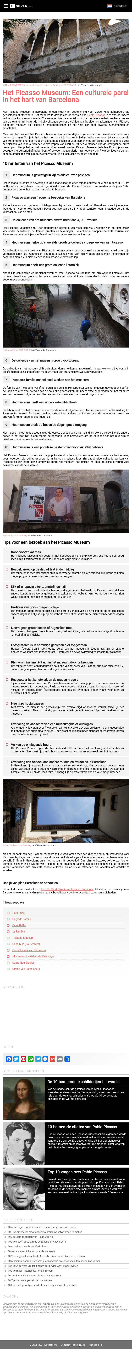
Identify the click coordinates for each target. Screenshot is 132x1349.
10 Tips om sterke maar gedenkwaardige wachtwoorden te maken (45, 1232)
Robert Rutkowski (11, 845)
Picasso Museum (23, 937)
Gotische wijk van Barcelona (29, 950)
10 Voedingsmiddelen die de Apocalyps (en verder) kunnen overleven (46, 1256)
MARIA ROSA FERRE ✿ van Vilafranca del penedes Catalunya (33, 85)
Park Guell (18, 913)
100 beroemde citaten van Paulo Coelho (30, 1236)
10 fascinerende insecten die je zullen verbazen (34, 1275)
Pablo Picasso (96, 115)
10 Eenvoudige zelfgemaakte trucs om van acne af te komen (42, 1285)
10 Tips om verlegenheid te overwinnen (30, 1280)
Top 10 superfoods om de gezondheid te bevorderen (37, 1241)
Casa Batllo (19, 925)
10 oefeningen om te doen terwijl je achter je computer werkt (42, 1227)
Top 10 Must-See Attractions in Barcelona (67, 889)
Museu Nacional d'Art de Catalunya (33, 956)
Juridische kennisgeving (73, 1344)
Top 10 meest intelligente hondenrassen (30, 1270)
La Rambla (18, 931)
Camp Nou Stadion (23, 962)
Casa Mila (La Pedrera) (26, 944)
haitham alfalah (10, 350)
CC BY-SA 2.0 (70, 85)
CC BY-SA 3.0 (25, 350)
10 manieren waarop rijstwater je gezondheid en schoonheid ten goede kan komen (54, 1261)
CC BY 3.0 (25, 845)
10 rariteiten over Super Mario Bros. (28, 1246)
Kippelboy (8, 535)
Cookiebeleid (95, 1344)
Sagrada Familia (21, 919)
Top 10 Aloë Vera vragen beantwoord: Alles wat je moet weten (43, 1265)
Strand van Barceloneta (26, 969)
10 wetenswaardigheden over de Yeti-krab (31, 1251)
